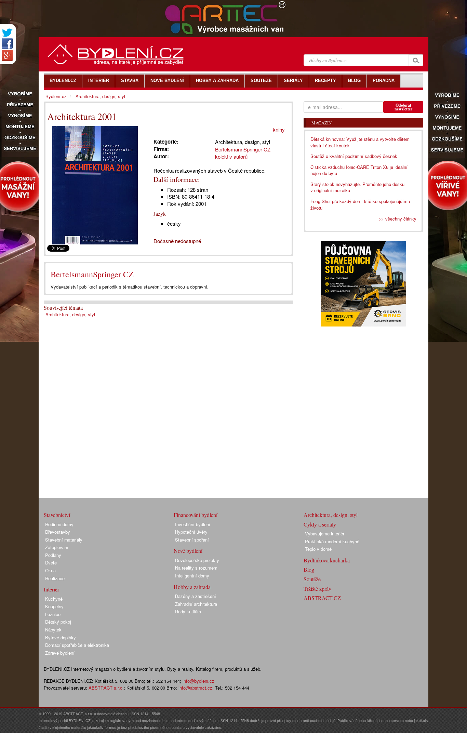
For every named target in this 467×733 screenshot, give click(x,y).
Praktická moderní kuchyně (332, 541)
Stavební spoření (192, 539)
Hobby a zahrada (192, 586)
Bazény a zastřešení (195, 596)
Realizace (55, 578)
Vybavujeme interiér (324, 533)
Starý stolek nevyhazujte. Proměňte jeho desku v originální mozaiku (357, 187)
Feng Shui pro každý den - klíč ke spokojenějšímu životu (360, 204)
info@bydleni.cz (198, 681)
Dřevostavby (57, 532)
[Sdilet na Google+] (7, 55)
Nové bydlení (188, 550)
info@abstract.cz (195, 687)
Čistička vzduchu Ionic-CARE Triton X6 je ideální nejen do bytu (359, 170)
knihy (279, 129)
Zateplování (56, 547)
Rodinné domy (59, 524)
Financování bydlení (195, 514)
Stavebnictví (57, 514)
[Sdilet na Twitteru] (7, 32)
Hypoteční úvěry (191, 532)
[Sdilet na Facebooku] (7, 43)
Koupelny (54, 606)
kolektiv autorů (231, 156)
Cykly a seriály (320, 524)
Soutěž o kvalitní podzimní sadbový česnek (353, 156)
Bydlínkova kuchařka (327, 560)
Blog (309, 569)
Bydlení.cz (56, 96)
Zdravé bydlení (60, 653)
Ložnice (53, 614)
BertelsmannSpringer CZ (92, 274)
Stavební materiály (63, 539)
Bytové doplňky (60, 637)
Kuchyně (54, 599)
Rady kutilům (188, 611)
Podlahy (53, 555)
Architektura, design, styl (70, 314)
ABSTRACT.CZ (322, 597)
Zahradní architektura (196, 604)
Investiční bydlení (192, 524)
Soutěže (312, 579)
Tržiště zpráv (317, 588)
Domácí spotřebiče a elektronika (77, 645)
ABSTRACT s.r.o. (106, 687)
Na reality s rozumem (196, 567)
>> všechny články (397, 218)
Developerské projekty (197, 560)
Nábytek (53, 629)
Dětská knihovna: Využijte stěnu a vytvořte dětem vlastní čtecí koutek (360, 142)
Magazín (321, 123)
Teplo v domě (318, 549)
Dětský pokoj (58, 621)
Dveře (51, 562)
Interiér (51, 589)
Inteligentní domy (192, 575)
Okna (50, 570)
